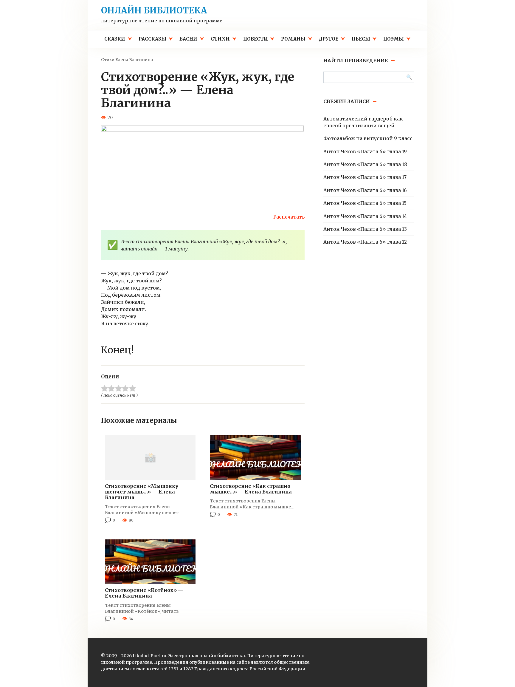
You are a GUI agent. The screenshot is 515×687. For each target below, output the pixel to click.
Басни (188, 39)
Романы (293, 39)
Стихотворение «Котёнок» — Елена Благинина (144, 593)
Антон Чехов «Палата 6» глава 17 (365, 177)
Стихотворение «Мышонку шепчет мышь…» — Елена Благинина (141, 491)
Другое (328, 39)
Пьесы (361, 39)
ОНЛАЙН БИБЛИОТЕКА (154, 10)
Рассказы (152, 39)
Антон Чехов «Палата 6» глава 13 (365, 229)
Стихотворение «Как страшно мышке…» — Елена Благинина (251, 489)
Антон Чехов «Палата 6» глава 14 (365, 216)
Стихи (220, 39)
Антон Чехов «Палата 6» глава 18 (365, 164)
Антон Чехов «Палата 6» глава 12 (365, 242)
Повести (255, 39)
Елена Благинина (134, 59)
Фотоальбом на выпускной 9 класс (367, 138)
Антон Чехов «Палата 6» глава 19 (365, 151)
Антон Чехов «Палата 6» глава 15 (365, 203)
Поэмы (393, 39)
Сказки (114, 39)
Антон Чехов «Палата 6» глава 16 (365, 190)
